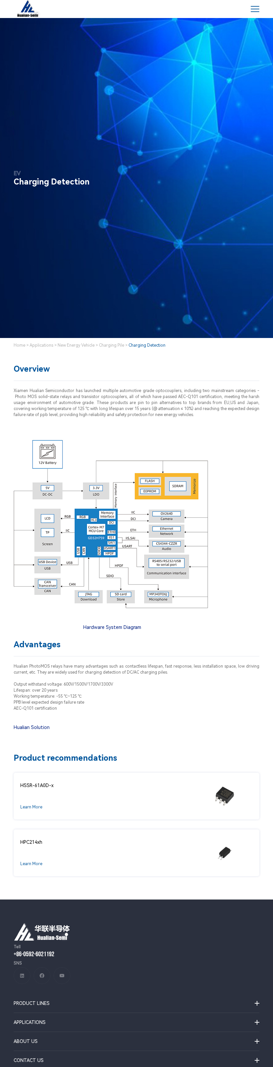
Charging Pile (111, 345)
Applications (41, 345)
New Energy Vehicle (76, 345)
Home (19, 345)
